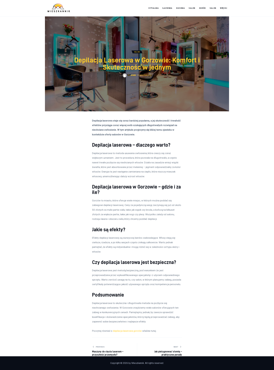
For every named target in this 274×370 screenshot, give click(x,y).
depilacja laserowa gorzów (127, 330)
